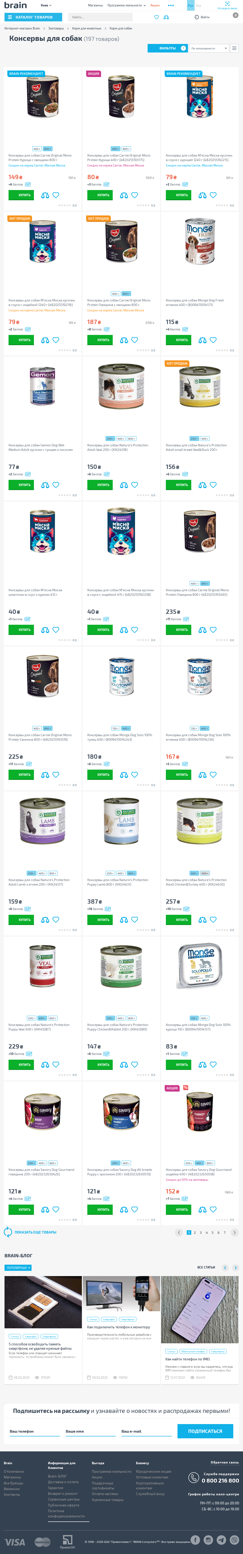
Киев (44, 5)
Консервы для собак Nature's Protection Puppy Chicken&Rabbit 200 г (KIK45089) (117, 1027)
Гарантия (55, 1488)
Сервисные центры (64, 1499)
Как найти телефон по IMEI (187, 1359)
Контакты (12, 1494)
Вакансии (12, 1489)
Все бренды (13, 1483)
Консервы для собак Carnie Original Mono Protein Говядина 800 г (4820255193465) (197, 592)
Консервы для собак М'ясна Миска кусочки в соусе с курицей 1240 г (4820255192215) (199, 157)
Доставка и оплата (63, 1482)
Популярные (17, 1268)
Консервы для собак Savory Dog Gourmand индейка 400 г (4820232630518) (199, 1172)
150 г (115, 728)
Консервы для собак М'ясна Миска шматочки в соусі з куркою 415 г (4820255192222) (35, 592)
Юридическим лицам (153, 1471)
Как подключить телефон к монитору (118, 1327)
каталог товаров (34, 17)
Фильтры (171, 48)
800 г (47, 148)
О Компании (14, 1471)
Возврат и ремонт (63, 1493)
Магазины (95, 5)
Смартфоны (49, 1336)
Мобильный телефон (193, 1351)
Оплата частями (105, 1494)
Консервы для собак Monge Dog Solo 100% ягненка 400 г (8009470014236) (198, 737)
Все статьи (206, 1267)
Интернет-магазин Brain (22, 28)
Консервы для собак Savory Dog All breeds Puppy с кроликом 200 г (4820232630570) (119, 1172)
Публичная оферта (63, 1505)
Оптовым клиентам (152, 1477)
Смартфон (31, 1336)
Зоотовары (56, 28)
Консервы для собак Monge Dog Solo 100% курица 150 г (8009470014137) (198, 1027)
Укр (198, 5)
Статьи (15, 1336)
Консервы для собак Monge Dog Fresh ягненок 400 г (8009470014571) (195, 302)
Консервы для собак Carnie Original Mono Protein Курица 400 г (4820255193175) (118, 157)
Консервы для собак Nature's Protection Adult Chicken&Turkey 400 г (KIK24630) (196, 882)
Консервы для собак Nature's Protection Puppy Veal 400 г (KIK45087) (39, 1027)
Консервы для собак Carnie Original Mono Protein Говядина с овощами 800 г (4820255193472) (118, 302)
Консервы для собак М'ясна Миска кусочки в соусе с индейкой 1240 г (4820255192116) (42, 302)
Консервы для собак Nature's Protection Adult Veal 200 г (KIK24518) (117, 447)
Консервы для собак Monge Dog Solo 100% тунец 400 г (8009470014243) (119, 737)
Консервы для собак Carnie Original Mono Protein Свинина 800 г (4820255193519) (40, 737)
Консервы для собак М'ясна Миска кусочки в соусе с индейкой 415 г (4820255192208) (120, 592)
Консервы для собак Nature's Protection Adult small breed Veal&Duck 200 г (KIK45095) (196, 447)
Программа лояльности (124, 5)
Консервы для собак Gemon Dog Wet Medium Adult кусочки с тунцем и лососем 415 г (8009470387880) (41, 447)
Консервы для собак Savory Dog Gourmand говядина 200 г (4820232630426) (41, 1172)
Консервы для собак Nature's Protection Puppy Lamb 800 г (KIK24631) (117, 882)
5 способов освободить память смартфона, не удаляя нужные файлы (40, 1346)
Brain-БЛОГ (57, 1476)
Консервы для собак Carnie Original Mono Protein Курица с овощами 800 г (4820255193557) (40, 157)
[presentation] (225, 1267)
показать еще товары (35, 1232)
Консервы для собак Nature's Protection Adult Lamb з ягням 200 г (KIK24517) (39, 882)
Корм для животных (86, 28)
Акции (97, 1477)
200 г (110, 438)
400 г (37, 148)
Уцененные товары (108, 1499)
